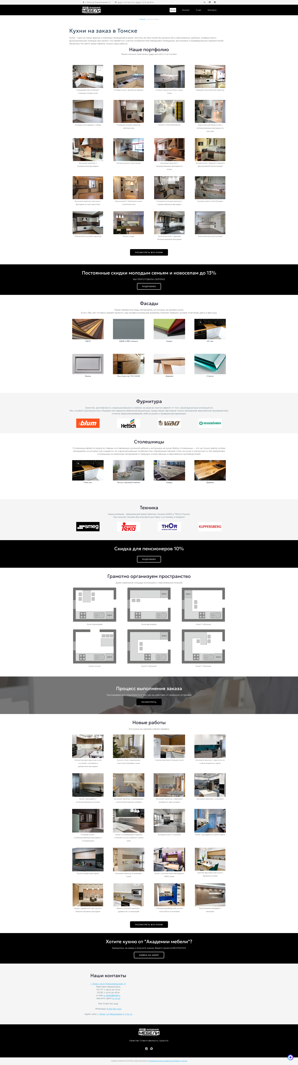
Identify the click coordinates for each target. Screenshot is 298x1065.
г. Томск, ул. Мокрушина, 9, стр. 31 (114, 1014)
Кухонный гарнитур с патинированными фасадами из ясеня (169, 166)
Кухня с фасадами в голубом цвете (210, 835)
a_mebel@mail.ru (111, 995)
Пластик (88, 482)
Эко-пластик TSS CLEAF (128, 376)
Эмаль (88, 376)
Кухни (173, 10)
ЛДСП (88, 341)
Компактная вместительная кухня (169, 760)
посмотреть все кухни (149, 252)
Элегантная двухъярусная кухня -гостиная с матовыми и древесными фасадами (88, 763)
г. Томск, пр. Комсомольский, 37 (97, 2)
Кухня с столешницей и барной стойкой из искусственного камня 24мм (128, 838)
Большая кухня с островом (169, 835)
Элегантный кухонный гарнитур (88, 236)
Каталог (186, 10)
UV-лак (210, 341)
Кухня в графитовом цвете (88, 873)
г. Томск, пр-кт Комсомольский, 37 (108, 984)
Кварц (169, 482)
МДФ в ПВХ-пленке (128, 341)
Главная (142, 19)
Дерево (169, 376)
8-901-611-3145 (114, 1009)
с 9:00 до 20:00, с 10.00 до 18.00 (136, 2)
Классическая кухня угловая (210, 236)
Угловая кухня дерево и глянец (88, 125)
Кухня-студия (128, 236)
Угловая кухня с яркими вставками (128, 90)
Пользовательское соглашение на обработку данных (167, 1061)
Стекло (210, 376)
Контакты (212, 10)
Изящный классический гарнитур (210, 90)
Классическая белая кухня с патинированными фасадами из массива (210, 128)
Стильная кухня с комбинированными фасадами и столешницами (88, 838)
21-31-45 (116, 998)
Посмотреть (149, 702)
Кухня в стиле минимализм (169, 125)
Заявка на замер (149, 955)
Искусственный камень (128, 482)
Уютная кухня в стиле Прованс (210, 201)
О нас (198, 10)
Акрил (169, 341)
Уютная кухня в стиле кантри (128, 163)
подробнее (149, 286)
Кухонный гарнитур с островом (210, 799)
